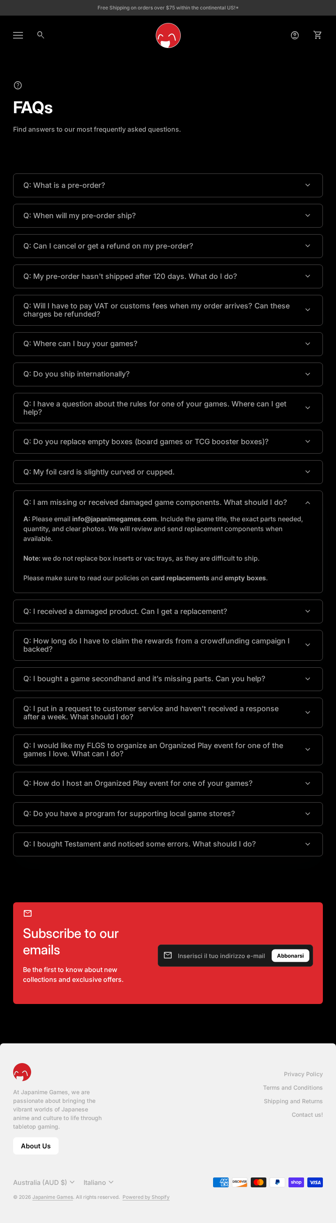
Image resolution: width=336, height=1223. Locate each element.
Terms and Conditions (293, 1087)
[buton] (45, 1182)
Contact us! (307, 1114)
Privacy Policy (303, 1073)
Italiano (100, 1182)
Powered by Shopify (146, 1197)
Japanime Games (52, 1197)
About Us (40, 1148)
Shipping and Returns (293, 1101)
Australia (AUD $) (45, 1182)
